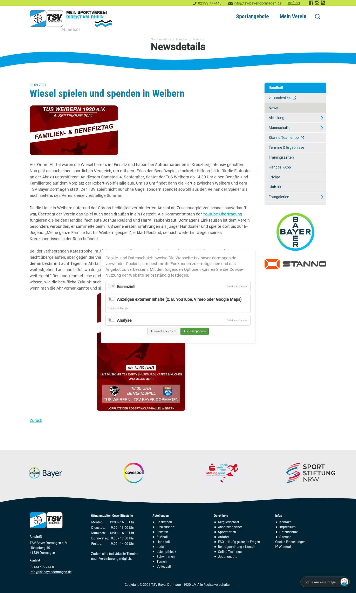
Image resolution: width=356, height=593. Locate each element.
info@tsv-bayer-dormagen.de (258, 3)
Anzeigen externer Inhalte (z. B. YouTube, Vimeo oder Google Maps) (179, 299)
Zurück (36, 420)
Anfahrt (294, 3)
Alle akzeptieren (195, 331)
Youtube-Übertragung (222, 214)
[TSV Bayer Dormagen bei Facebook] (311, 4)
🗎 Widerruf (283, 547)
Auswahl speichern (163, 331)
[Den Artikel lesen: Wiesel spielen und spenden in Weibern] (141, 130)
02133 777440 (209, 3)
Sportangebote (252, 16)
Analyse (124, 320)
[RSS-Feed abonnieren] (323, 4)
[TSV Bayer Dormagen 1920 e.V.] (71, 18)
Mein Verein (293, 16)
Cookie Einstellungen (290, 542)
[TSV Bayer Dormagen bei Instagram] (317, 4)
